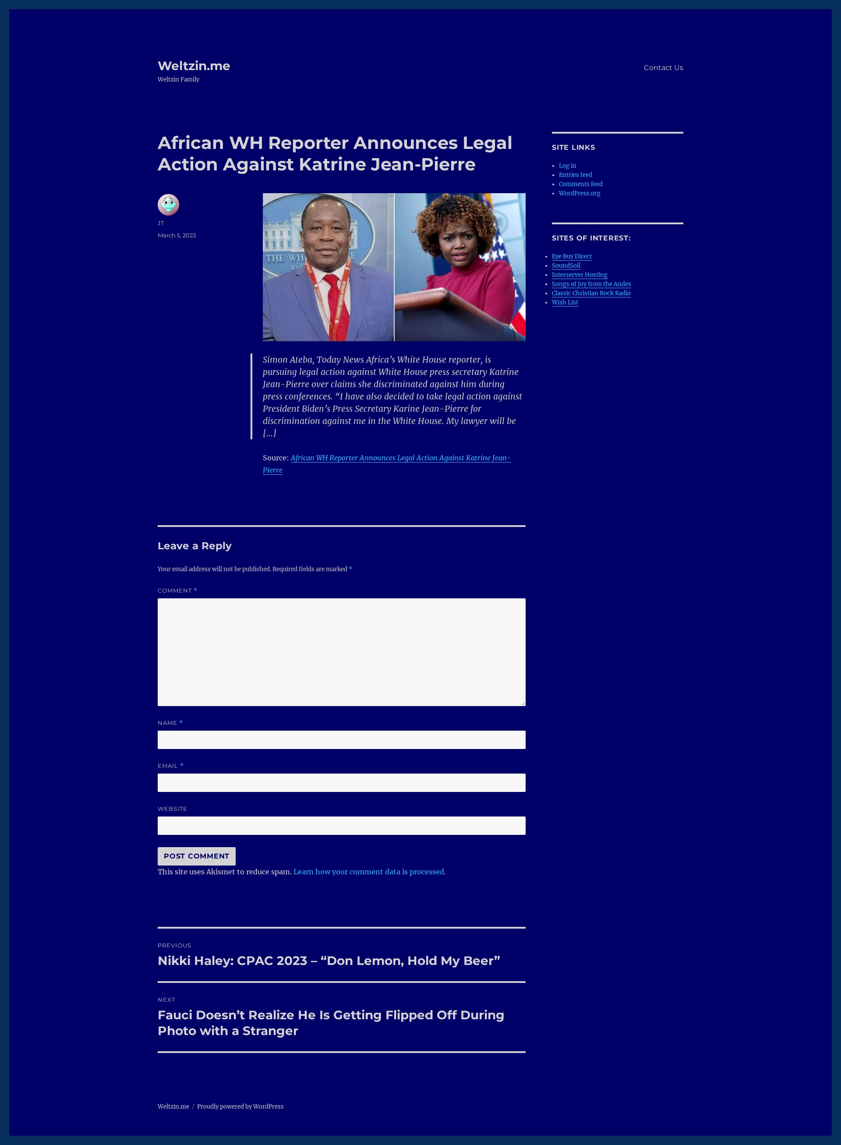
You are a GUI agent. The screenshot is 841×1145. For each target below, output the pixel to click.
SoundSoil (566, 265)
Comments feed (581, 184)
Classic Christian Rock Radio (591, 293)
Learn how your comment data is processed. (369, 871)
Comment (178, 590)
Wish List (565, 302)
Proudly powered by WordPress (240, 1106)
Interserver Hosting (580, 275)
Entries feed (575, 175)
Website (172, 808)
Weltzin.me (194, 65)
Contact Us (663, 68)
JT (161, 222)
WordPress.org (580, 193)
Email (171, 766)
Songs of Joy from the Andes (591, 284)
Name (170, 723)
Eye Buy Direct (572, 256)
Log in (567, 166)
